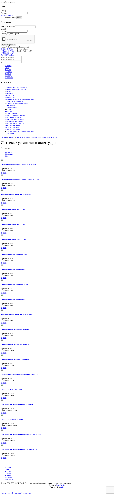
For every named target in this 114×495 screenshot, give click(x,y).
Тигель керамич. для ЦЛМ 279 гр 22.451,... (18, 194)
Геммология (9, 97)
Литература (11, 105)
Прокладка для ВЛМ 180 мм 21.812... (15, 344)
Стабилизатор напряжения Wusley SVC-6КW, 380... (21, 434)
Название (9, 154)
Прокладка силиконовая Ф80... (13, 299)
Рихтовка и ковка (12, 127)
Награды (8, 76)
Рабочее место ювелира (15, 123)
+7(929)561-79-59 (7, 51)
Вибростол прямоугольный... (12, 419)
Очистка (8, 111)
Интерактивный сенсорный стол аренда (16, 493)
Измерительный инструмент (17, 103)
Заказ (7, 68)
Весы (9, 91)
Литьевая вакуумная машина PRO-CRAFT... (19, 164)
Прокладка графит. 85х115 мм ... (14, 209)
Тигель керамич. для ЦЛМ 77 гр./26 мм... (17, 314)
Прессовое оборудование (14, 119)
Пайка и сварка (12, 113)
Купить (3, 173)
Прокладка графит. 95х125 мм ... (14, 224)
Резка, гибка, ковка (12, 125)
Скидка (8, 70)
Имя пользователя (8, 27)
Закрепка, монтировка (14, 101)
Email (3, 11)
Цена (7, 156)
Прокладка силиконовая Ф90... (13, 269)
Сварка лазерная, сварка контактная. (20, 131)
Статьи (8, 74)
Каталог (8, 66)
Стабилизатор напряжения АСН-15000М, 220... (20, 449)
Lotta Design (60, 485)
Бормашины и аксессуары (16, 89)
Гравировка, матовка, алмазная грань (19, 99)
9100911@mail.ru (7, 55)
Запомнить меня (10, 18)
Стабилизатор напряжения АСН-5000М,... (18, 404)
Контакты (9, 78)
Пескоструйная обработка (15, 115)
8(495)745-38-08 (7, 49)
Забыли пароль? (7, 15)
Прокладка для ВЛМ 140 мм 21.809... (15, 329)
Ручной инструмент (12, 129)
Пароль (3, 13)
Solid (62, 487)
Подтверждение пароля (10, 34)
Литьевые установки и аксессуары (43, 137)
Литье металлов (11, 107)
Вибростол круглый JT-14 (11, 389)
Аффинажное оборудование (17, 87)
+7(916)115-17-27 (7, 53)
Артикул (8, 152)
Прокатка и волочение (13, 121)
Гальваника (9, 95)
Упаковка (10, 133)
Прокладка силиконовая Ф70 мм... (15, 254)
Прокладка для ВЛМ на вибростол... (15, 359)
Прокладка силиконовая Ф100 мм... (15, 284)
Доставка (8, 72)
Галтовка (9, 93)
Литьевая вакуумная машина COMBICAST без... (21, 179)
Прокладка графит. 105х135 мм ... (14, 239)
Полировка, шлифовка (13, 117)
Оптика (9, 109)
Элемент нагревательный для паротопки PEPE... (20, 374)
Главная (4, 137)
